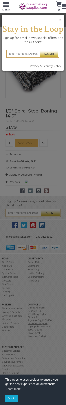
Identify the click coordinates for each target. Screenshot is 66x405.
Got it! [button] (12, 398)
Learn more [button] (13, 389)
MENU (6, 9)
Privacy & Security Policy (45, 66)
